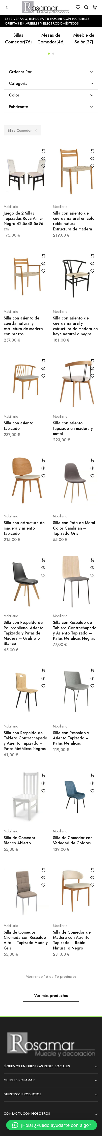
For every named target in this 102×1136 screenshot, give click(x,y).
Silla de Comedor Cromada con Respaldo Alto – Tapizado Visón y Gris (26, 940)
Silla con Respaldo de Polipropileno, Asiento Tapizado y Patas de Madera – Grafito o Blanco (24, 633)
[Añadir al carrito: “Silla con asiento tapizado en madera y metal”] (92, 360)
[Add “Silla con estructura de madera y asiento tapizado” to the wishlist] (43, 476)
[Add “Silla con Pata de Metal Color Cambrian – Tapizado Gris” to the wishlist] (92, 476)
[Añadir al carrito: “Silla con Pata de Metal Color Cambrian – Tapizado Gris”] (92, 460)
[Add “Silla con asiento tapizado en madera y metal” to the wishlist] (92, 376)
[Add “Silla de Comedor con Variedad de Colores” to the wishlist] (92, 791)
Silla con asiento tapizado (18, 425)
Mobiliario (11, 206)
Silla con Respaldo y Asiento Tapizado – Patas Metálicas (71, 738)
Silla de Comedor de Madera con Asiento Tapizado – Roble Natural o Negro (72, 940)
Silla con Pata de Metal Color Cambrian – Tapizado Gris (74, 528)
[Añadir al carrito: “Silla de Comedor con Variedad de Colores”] (92, 775)
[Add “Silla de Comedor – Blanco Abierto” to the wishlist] (43, 791)
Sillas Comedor (18, 38)
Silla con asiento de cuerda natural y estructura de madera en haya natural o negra (75, 326)
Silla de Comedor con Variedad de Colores (73, 840)
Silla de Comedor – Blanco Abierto (22, 840)
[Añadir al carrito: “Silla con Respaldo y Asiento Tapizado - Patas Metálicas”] (92, 670)
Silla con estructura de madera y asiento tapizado (24, 528)
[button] (49, 54)
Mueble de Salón (83, 38)
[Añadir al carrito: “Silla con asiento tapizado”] (43, 360)
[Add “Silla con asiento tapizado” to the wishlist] (43, 376)
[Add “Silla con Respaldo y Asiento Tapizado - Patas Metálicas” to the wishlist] (92, 686)
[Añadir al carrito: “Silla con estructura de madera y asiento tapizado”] (43, 460)
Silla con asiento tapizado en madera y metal (73, 428)
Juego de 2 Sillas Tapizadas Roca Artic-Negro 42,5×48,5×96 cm (23, 221)
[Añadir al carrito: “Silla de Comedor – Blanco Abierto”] (43, 775)
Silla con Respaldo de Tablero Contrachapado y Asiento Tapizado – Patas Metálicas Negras (75, 630)
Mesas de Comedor (51, 38)
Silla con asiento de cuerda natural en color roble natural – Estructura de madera (74, 221)
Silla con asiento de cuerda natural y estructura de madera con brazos (23, 326)
